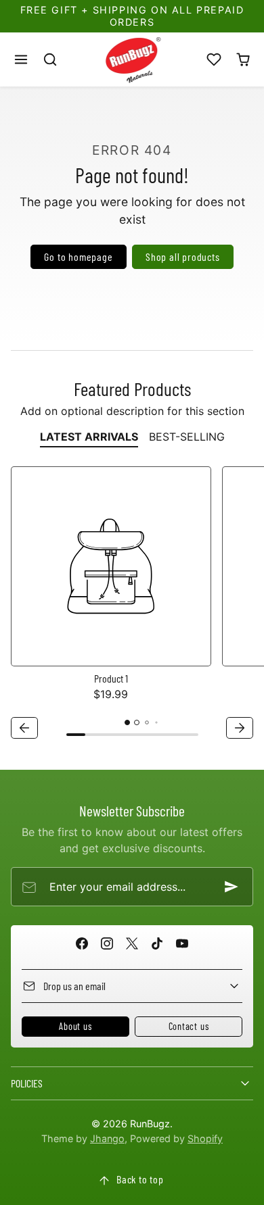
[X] (131, 943)
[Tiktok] (157, 943)
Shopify (205, 1138)
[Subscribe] (231, 886)
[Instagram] (106, 943)
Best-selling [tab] (187, 436)
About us (75, 1026)
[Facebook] (81, 943)
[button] (21, 59)
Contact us (189, 1026)
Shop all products (183, 256)
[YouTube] (182, 943)
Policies (27, 1083)
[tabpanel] (132, 605)
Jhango (107, 1138)
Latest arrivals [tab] (89, 436)
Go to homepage (78, 256)
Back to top (140, 1179)
